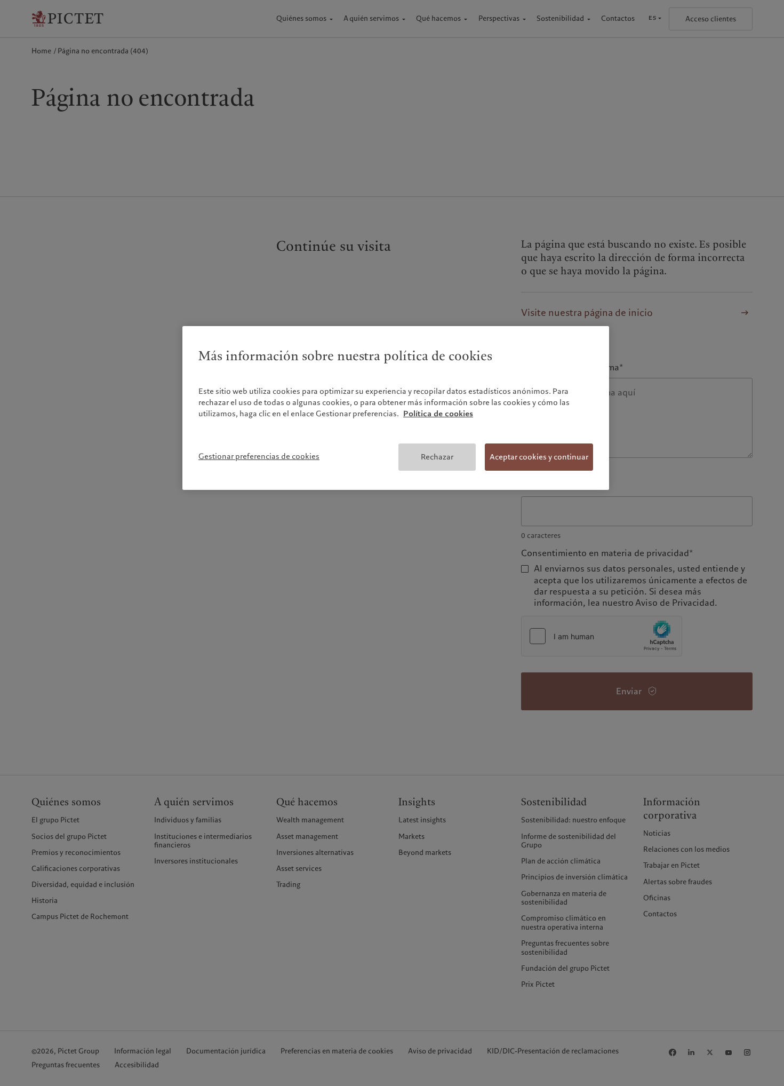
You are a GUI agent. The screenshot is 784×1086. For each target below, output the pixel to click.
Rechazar (437, 456)
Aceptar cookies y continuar (539, 456)
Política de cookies (438, 413)
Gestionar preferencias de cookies (258, 456)
